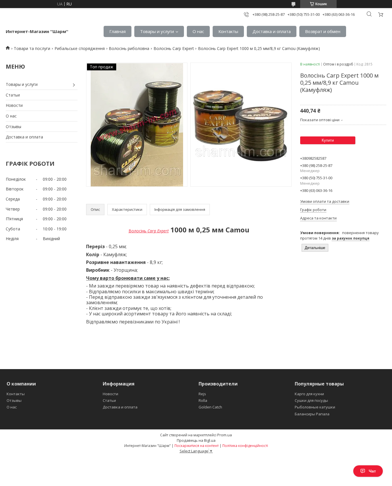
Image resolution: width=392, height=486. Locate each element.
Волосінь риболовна (129, 48)
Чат (372, 471)
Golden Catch (210, 407)
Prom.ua (224, 434)
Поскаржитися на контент (196, 445)
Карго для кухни (309, 393)
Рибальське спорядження (80, 48)
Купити (328, 140)
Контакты (228, 31)
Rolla (203, 400)
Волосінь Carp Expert (174, 48)
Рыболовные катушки (315, 407)
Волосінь (149, 231)
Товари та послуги (32, 48)
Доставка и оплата (272, 31)
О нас (198, 31)
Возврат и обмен (322, 31)
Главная (117, 31)
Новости (14, 105)
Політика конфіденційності (245, 445)
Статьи (13, 95)
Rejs (202, 393)
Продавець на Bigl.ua (196, 440)
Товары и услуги (157, 31)
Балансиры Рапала (312, 413)
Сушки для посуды (311, 400)
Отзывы (13, 126)
